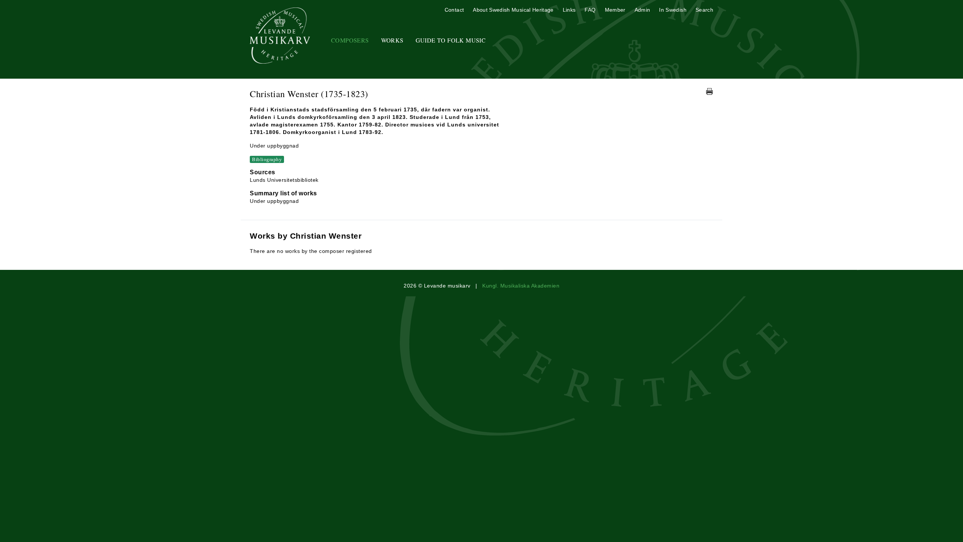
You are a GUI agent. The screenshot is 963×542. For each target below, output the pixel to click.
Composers (350, 40)
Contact (454, 10)
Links (569, 10)
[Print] (709, 91)
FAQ (590, 10)
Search (704, 10)
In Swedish (673, 10)
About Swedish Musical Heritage (513, 10)
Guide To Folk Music (451, 40)
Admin (642, 10)
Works (392, 40)
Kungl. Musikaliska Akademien (520, 286)
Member (615, 10)
